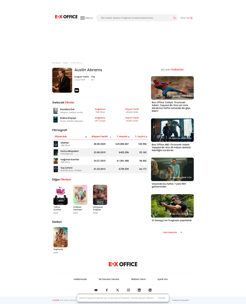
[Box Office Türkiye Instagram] (128, 290)
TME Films (100, 112)
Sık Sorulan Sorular (109, 279)
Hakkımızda (80, 279)
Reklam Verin (138, 279)
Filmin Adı (61, 136)
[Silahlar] (56, 144)
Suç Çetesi (66, 167)
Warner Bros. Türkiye (71, 170)
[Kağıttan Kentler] (56, 161)
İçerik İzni (163, 279)
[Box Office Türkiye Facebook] (107, 290)
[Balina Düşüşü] (55, 119)
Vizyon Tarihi (100, 136)
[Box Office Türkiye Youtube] (96, 290)
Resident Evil (67, 109)
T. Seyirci (140, 136)
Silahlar (65, 142)
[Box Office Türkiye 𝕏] (117, 290)
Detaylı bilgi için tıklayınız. (142, 298)
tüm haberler (170, 232)
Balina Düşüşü (68, 118)
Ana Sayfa (56, 63)
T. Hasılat (122, 136)
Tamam (161, 298)
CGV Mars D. (67, 153)
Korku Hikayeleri (70, 151)
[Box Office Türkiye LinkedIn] (139, 290)
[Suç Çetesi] (56, 169)
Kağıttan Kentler (70, 159)
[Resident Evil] (55, 111)
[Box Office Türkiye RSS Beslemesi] (150, 290)
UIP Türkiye (100, 120)
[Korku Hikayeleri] (56, 152)
